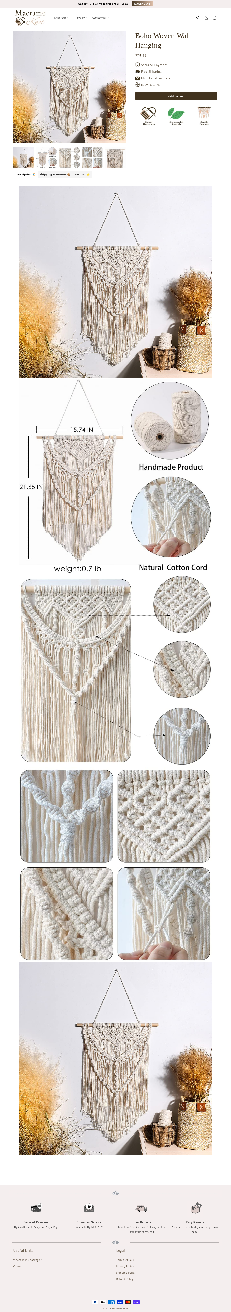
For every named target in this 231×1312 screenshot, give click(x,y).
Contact (18, 1266)
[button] (62, 18)
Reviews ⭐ (82, 174)
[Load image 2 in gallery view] (46, 157)
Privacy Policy (125, 1266)
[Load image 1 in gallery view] (23, 157)
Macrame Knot (120, 1308)
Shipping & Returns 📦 (55, 174)
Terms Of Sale (125, 1260)
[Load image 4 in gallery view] (92, 157)
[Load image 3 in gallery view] (69, 157)
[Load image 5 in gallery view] (115, 157)
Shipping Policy (126, 1273)
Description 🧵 (25, 174)
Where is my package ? (27, 1260)
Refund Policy (125, 1279)
